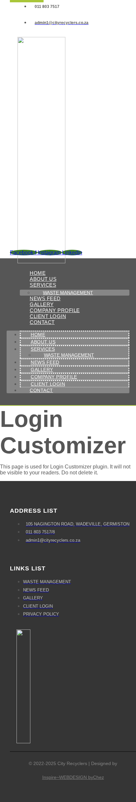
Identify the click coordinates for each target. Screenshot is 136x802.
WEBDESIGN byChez (81, 777)
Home (38, 334)
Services (43, 285)
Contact (42, 322)
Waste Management (69, 355)
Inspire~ (50, 777)
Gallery (42, 369)
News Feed (45, 362)
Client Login (48, 384)
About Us (43, 341)
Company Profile (54, 376)
